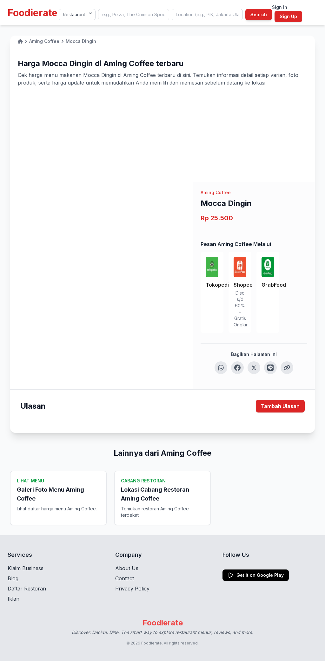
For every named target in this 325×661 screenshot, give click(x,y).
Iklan (13, 599)
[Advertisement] (162, 134)
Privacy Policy (132, 588)
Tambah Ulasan (280, 406)
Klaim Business (25, 568)
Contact (124, 578)
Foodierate (32, 12)
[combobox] (133, 14)
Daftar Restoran (27, 588)
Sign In (279, 7)
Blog (13, 578)
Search (258, 14)
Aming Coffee (216, 192)
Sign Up (288, 16)
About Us (126, 568)
